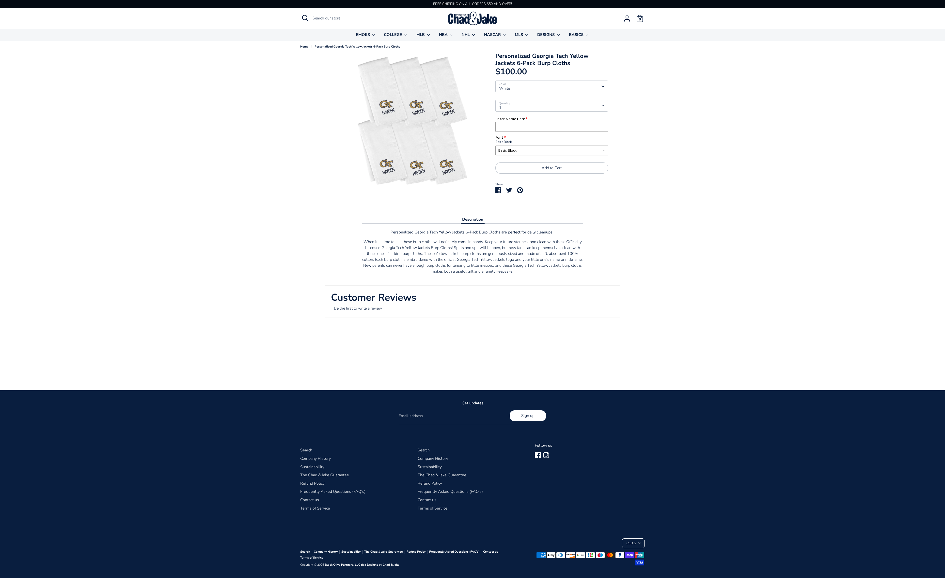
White (504, 88)
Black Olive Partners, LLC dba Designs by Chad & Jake (362, 565)
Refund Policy (312, 483)
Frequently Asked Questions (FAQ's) (332, 491)
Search (306, 450)
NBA (444, 34)
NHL (466, 34)
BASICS (576, 34)
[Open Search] (305, 18)
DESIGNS (546, 34)
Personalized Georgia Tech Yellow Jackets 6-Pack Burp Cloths (357, 47)
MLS (519, 34)
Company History (315, 458)
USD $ (631, 543)
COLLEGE (393, 34)
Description (472, 219)
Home (304, 47)
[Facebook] (538, 455)
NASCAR (493, 34)
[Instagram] (546, 455)
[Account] (627, 18)
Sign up (528, 415)
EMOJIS (363, 34)
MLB (421, 34)
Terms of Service (315, 508)
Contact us (309, 500)
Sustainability (312, 467)
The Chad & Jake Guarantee (324, 475)
